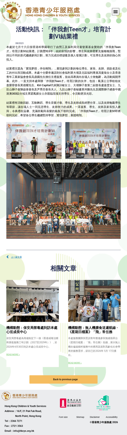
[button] (115, 11)
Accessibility (112, 417)
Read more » (13, 354)
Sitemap (80, 417)
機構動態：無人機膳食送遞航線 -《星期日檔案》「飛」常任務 (93, 330)
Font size (63, 417)
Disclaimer (95, 417)
